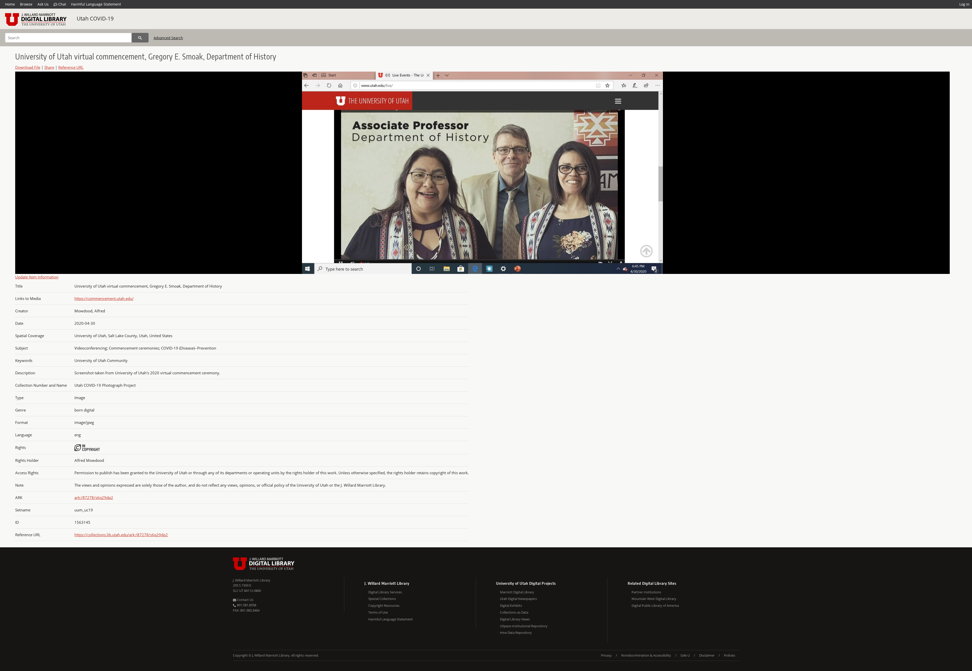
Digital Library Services (385, 592)
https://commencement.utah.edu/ (104, 298)
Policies (729, 655)
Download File (27, 67)
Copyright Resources (383, 605)
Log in (964, 4)
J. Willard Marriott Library (251, 580)
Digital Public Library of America (655, 605)
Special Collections (382, 598)
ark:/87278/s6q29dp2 (93, 497)
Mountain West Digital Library (654, 598)
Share (49, 67)
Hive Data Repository (516, 632)
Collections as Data (514, 612)
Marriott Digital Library (517, 592)
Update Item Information (36, 276)
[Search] (140, 37)
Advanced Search (168, 37)
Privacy (606, 655)
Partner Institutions (646, 592)
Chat (61, 4)
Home (10, 4)
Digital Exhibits (511, 605)
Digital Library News (515, 619)
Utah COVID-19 (95, 18)
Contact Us (244, 599)
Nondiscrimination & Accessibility (646, 655)
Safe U (685, 655)
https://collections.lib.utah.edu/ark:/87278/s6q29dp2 (121, 534)
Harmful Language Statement (96, 4)
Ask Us (43, 4)
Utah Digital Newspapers (518, 598)
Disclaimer (707, 655)
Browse (26, 4)
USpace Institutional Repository (524, 626)
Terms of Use (378, 612)
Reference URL (71, 67)
